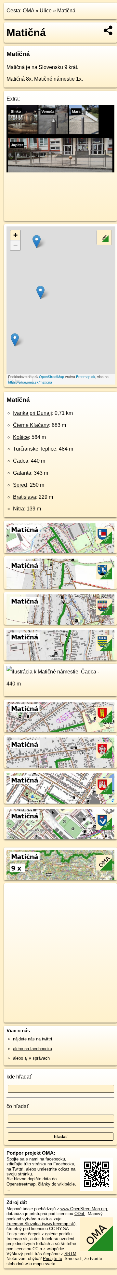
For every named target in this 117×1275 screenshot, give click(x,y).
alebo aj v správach (31, 1058)
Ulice (46, 10)
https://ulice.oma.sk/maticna (30, 382)
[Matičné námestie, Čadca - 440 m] (60, 694)
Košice (21, 437)
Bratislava (24, 497)
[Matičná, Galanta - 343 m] (60, 730)
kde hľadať (19, 1076)
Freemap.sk (85, 376)
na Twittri (14, 1169)
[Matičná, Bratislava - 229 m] (60, 802)
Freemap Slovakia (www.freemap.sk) (40, 1223)
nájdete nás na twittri (32, 1039)
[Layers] (104, 237)
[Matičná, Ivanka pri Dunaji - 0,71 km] (60, 551)
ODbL (79, 1213)
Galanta (22, 473)
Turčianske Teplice (34, 449)
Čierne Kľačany (31, 425)
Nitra (18, 508)
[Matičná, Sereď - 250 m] (60, 766)
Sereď (20, 485)
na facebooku (52, 1159)
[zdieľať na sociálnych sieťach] (108, 30)
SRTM (70, 1253)
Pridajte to (52, 1258)
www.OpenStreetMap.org (83, 1208)
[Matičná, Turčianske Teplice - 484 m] (60, 658)
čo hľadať (17, 1106)
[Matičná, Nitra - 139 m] (60, 837)
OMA (28, 10)
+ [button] (15, 235)
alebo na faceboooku (32, 1048)
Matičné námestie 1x (58, 79)
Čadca (20, 461)
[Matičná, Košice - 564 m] (60, 623)
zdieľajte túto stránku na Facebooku (40, 1163)
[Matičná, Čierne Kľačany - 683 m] (60, 587)
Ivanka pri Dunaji (32, 413)
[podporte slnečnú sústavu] (60, 170)
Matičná (66, 10)
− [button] (15, 245)
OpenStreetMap (51, 376)
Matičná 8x (19, 79)
